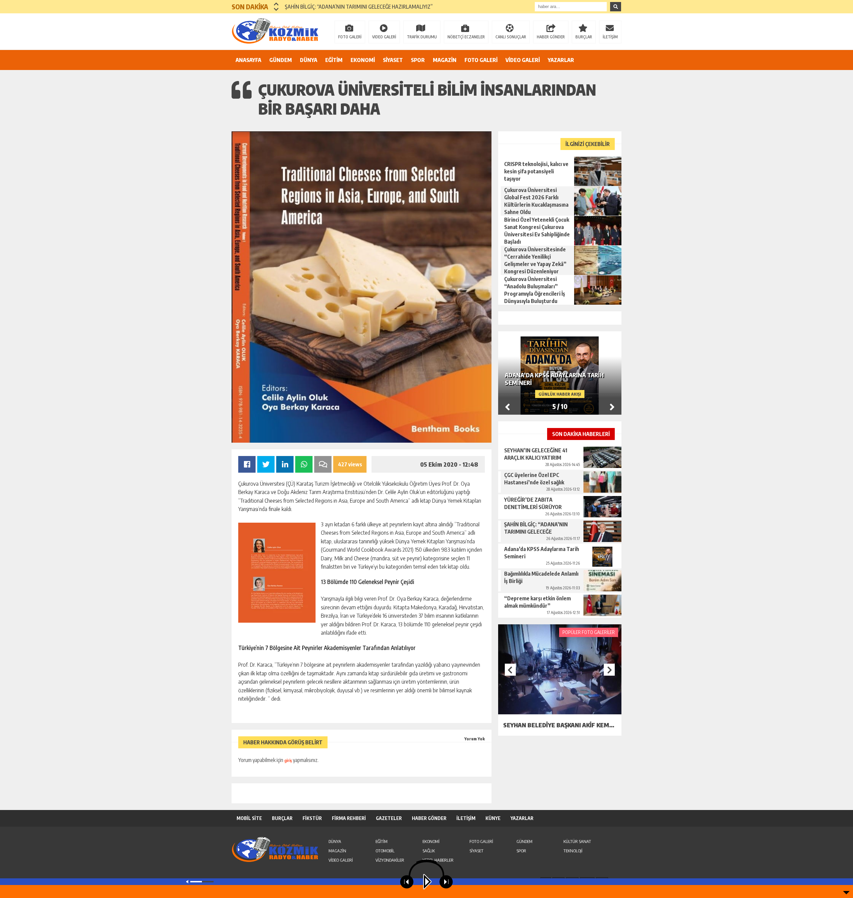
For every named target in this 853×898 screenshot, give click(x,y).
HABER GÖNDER (551, 36)
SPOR (418, 60)
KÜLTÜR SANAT (577, 841)
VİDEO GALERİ (522, 60)
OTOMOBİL (385, 850)
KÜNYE (492, 818)
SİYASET (393, 60)
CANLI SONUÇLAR (510, 36)
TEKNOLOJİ (572, 850)
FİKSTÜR (312, 818)
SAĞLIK (429, 850)
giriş (288, 760)
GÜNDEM (280, 60)
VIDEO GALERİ (384, 36)
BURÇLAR (583, 36)
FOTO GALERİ (350, 36)
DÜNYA (308, 60)
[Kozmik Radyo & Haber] (275, 31)
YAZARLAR (561, 60)
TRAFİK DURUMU (422, 36)
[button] (276, 4)
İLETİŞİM (610, 36)
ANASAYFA (248, 60)
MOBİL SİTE (249, 818)
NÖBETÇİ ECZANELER (466, 36)
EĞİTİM (334, 60)
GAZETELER (389, 818)
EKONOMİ (363, 60)
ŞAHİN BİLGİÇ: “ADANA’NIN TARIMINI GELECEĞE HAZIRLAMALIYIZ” (358, 6)
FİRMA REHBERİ (349, 818)
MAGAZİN (444, 60)
